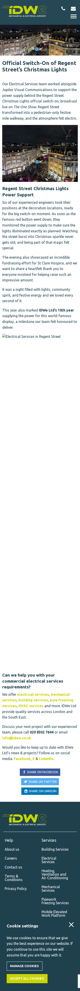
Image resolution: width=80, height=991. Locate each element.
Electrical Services (49, 860)
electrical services (33, 694)
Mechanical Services (51, 888)
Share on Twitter (42, 781)
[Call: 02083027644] (63, 8)
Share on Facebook (42, 772)
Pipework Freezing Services (55, 901)
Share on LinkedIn (42, 791)
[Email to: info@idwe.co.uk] (73, 8)
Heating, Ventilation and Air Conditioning (55, 874)
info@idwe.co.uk (16, 738)
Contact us (13, 867)
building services (33, 700)
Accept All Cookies (27, 978)
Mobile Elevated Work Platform (54, 913)
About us (12, 849)
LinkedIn (46, 759)
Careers (11, 858)
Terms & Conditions (13, 878)
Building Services (55, 849)
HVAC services (31, 706)
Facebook (22, 759)
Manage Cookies (24, 966)
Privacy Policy (16, 889)
